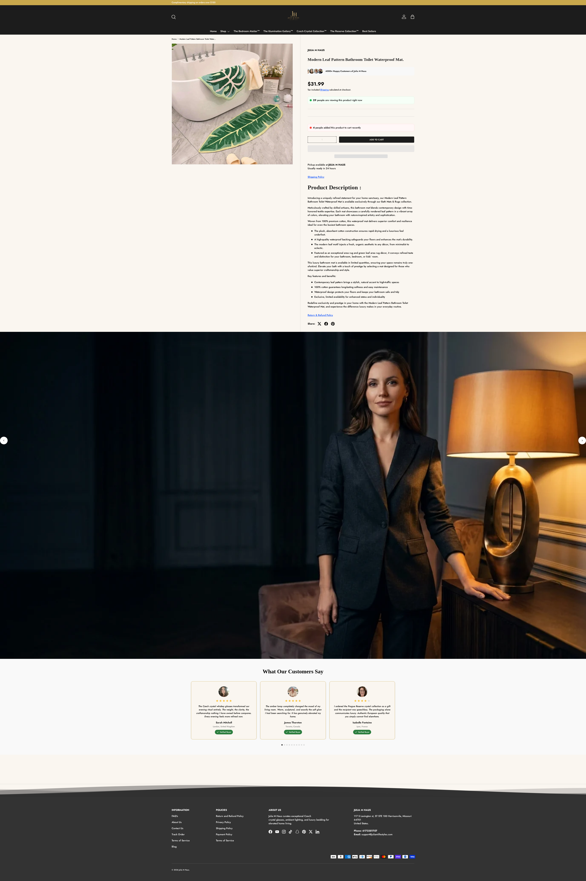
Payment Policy (224, 834)
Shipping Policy (316, 177)
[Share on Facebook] (326, 323)
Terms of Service (181, 840)
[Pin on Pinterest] (332, 323)
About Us (177, 822)
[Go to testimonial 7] (296, 745)
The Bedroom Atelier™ (247, 31)
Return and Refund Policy (230, 816)
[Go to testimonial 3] (287, 745)
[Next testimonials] (582, 440)
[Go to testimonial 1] (282, 745)
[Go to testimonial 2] (284, 745)
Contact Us (177, 828)
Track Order (178, 834)
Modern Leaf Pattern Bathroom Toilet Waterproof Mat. (197, 39)
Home (213, 31)
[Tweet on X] (319, 323)
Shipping (324, 89)
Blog (174, 846)
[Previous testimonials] (4, 440)
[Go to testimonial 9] (301, 745)
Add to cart (376, 139)
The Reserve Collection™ (344, 31)
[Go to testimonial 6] (294, 745)
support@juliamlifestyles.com (377, 834)
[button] (361, 148)
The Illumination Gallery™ (278, 31)
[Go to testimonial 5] (291, 745)
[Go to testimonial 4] (289, 745)
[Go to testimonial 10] (304, 745)
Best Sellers (369, 31)
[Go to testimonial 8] (299, 745)
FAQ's (175, 816)
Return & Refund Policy (320, 315)
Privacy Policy (223, 822)
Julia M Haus (184, 869)
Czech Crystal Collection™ (312, 31)
